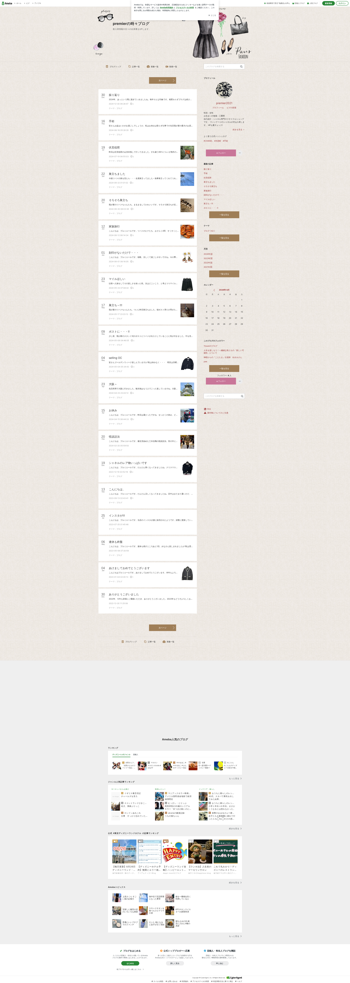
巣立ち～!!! (208, 203)
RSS (209, 409)
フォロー (222, 153)
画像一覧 (154, 66)
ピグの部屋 (231, 107)
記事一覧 (136, 66)
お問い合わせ (172, 981)
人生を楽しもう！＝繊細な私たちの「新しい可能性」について (224, 351)
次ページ (162, 80)
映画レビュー (160, 789)
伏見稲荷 (207, 177)
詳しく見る (174, 963)
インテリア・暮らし (207, 789)
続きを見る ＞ (239, 129)
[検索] (241, 67)
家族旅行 (207, 190)
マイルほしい (209, 199)
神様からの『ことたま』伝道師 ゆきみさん (224, 357)
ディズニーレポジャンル (121, 754)
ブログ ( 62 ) (209, 231)
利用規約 (185, 981)
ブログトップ (115, 66)
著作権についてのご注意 (217, 413)
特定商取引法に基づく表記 (223, 981)
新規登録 (328, 3)
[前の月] (214, 290)
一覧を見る (224, 215)
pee (205, 361)
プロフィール (218, 107)
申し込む (219, 963)
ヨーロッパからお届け (120, 789)
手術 (206, 173)
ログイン (342, 3)
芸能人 (135, 754)
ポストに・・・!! (211, 208)
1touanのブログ (210, 346)
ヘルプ (239, 981)
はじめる (130, 963)
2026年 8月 (224, 290)
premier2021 (224, 103)
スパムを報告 (158, 981)
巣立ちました (209, 182)
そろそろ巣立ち (210, 186)
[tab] (121, 754)
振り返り (207, 169)
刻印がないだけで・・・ (214, 195)
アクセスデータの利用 (200, 981)
